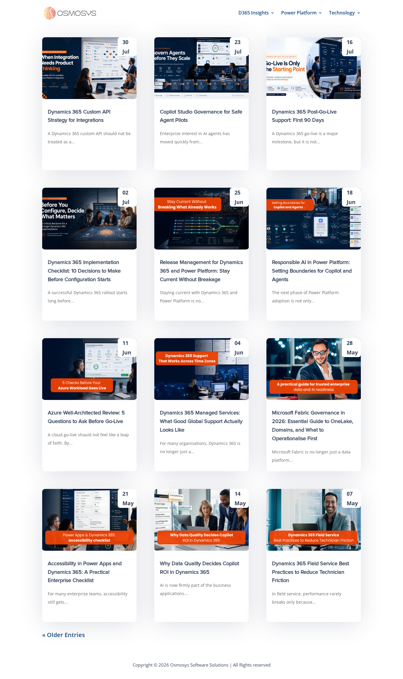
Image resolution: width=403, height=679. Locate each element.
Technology (342, 12)
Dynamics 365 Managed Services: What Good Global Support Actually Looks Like (201, 421)
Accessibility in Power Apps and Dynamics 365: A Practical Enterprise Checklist (85, 572)
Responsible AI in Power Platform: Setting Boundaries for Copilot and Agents (312, 271)
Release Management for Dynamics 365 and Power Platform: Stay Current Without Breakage (201, 271)
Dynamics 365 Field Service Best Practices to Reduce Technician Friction (310, 572)
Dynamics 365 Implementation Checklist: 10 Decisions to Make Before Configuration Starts (84, 271)
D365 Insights (253, 12)
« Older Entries (63, 635)
